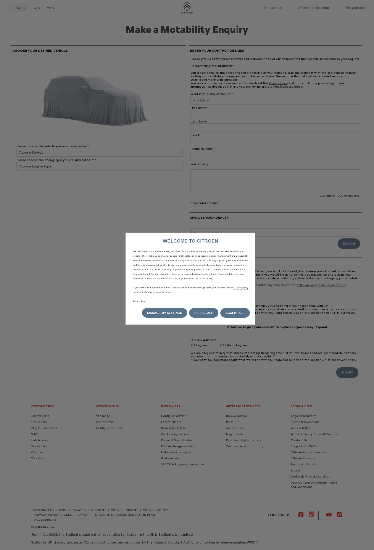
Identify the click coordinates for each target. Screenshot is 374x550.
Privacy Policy (140, 301)
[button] (164, 313)
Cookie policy (241, 287)
